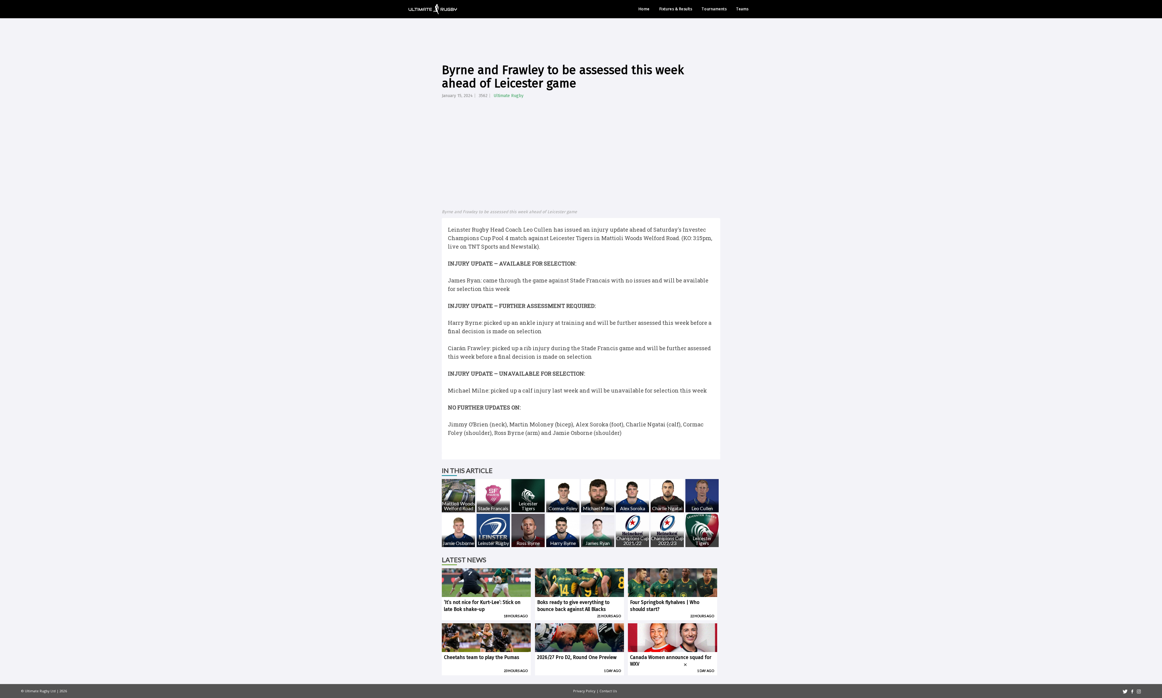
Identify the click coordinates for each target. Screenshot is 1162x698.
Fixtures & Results (675, 8)
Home (644, 8)
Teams (742, 8)
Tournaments (714, 8)
